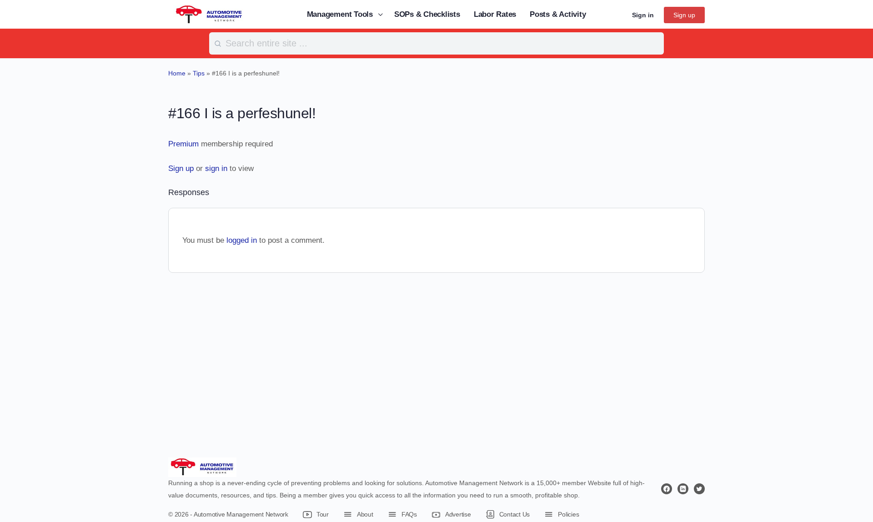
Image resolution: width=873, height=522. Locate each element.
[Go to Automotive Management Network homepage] (209, 14)
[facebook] (666, 488)
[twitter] (699, 488)
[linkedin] (682, 488)
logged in (241, 240)
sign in (216, 168)
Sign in (643, 15)
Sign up (684, 15)
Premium (183, 144)
